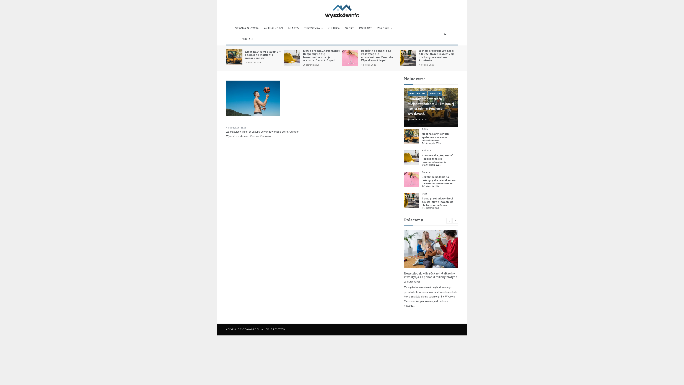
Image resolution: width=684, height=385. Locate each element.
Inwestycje (435, 93)
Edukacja (426, 150)
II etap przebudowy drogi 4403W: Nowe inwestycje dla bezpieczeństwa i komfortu (436, 55)
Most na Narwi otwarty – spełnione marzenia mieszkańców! (263, 55)
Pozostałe (246, 39)
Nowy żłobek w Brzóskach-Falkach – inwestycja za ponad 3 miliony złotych (430, 275)
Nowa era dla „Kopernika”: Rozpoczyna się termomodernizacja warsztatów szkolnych (321, 55)
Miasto (293, 28)
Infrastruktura (417, 93)
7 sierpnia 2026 (431, 186)
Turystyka (312, 28)
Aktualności (273, 28)
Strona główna (247, 28)
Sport (349, 28)
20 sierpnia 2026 (432, 165)
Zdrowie (383, 28)
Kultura (334, 28)
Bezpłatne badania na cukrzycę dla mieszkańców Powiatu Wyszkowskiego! (377, 55)
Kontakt (365, 28)
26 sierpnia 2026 (432, 143)
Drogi (424, 193)
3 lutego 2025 (413, 282)
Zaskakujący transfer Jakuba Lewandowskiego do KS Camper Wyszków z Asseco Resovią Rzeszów (262, 134)
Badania (426, 172)
